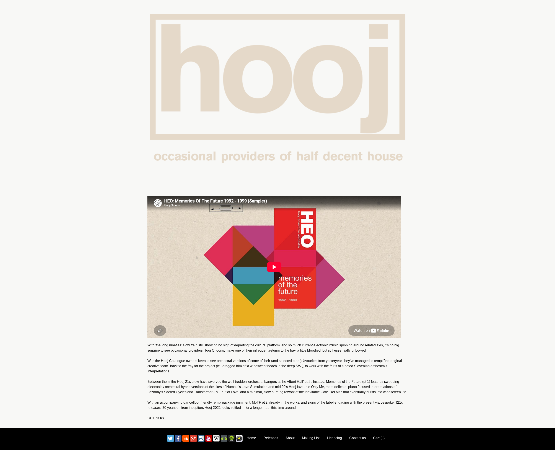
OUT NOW (155, 418)
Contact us (357, 438)
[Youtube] (208, 438)
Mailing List (311, 438)
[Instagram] (201, 438)
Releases (270, 438)
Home (251, 438)
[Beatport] (224, 438)
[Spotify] (231, 438)
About (290, 438)
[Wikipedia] (216, 438)
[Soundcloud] (185, 438)
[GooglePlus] (193, 438)
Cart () (379, 438)
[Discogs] (239, 438)
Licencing (334, 438)
